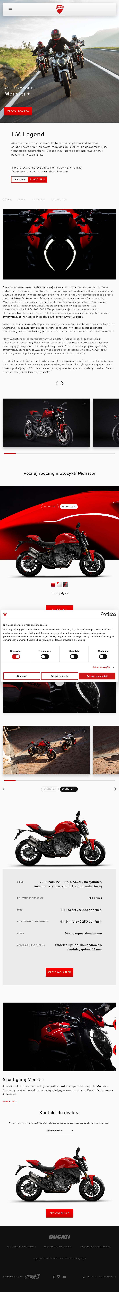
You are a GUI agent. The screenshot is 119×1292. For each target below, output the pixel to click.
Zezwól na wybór (59, 676)
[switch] (45, 656)
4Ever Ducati (73, 168)
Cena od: (20, 180)
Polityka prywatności (21, 1247)
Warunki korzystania (58, 1247)
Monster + (69, 507)
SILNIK (21, 200)
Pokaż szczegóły (101, 667)
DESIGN (7, 200)
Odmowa (21, 676)
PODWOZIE (38, 200)
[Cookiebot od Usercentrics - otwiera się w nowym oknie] (103, 614)
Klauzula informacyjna (96, 1247)
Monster (50, 507)
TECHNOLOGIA (59, 200)
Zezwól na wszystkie (97, 676)
